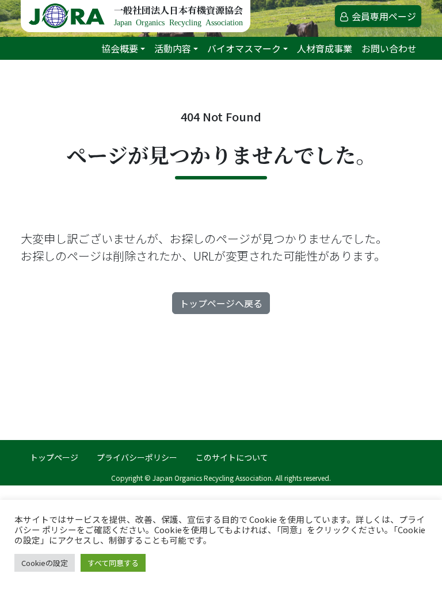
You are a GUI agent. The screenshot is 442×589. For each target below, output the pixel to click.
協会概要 (119, 48)
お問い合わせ (389, 48)
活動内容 (172, 48)
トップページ (54, 457)
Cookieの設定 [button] (44, 562)
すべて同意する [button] (113, 562)
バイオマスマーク (244, 48)
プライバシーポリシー (137, 457)
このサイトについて (232, 457)
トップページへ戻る (221, 303)
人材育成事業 (324, 48)
